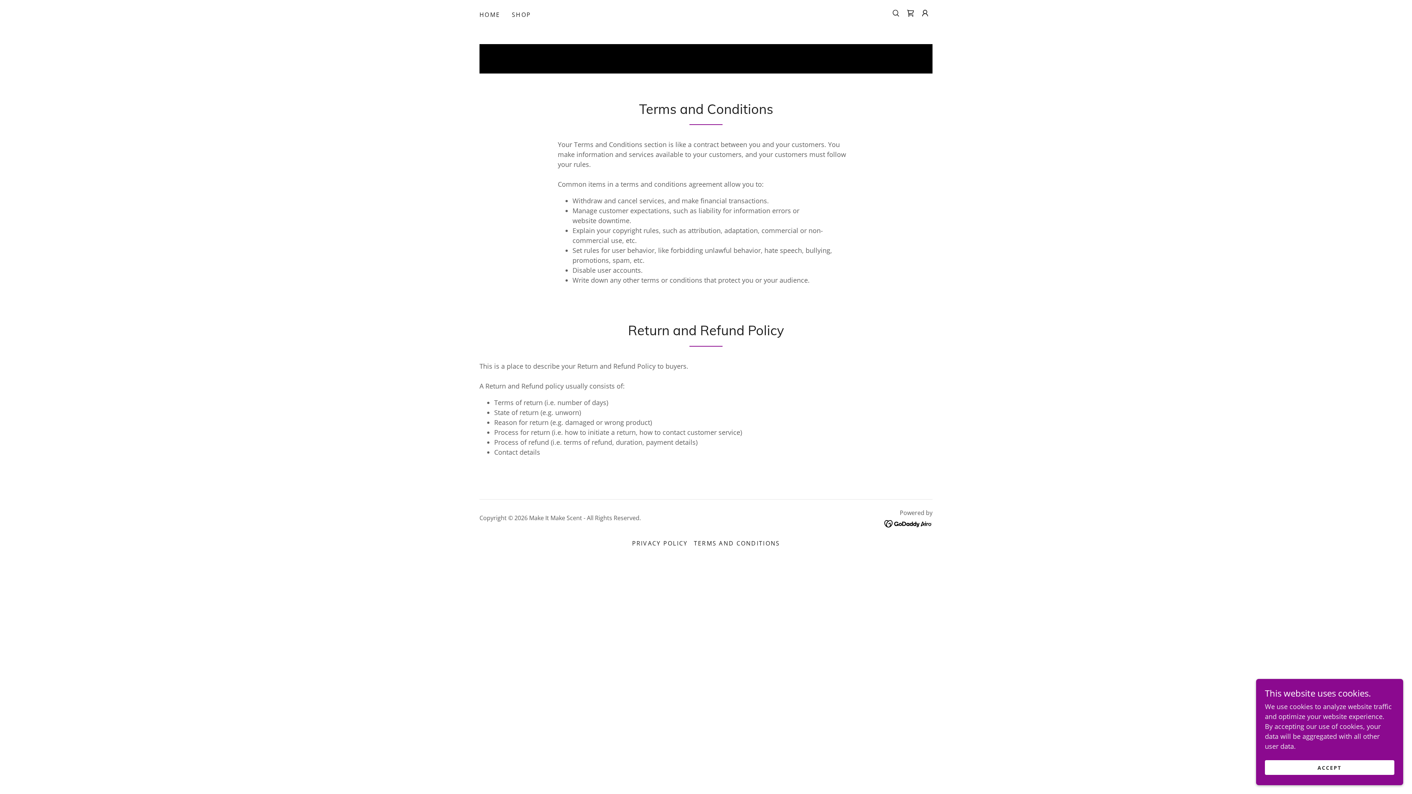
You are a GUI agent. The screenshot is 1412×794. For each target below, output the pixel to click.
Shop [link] (521, 15)
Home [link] (489, 15)
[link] (910, 13)
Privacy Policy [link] (660, 543)
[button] (925, 13)
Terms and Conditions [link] (737, 543)
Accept (1329, 767)
